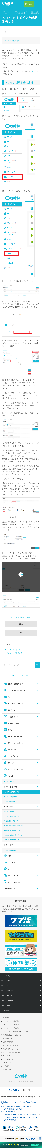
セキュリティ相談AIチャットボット (12, 1109)
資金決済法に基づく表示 (10, 1049)
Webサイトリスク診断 (22, 1106)
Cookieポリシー (8, 1063)
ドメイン (7, 13)
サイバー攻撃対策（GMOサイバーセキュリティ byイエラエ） (19, 1115)
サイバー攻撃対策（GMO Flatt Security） (13, 1117)
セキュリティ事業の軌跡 (8, 1120)
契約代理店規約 (8, 1042)
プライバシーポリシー (10, 1059)
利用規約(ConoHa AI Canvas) (12, 1035)
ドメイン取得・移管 (18, 13)
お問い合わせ (7, 1056)
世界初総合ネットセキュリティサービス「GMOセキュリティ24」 (19, 1103)
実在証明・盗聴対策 (7, 1112)
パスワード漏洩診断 (7, 1106)
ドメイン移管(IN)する (14, 653)
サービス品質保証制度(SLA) (11, 1052)
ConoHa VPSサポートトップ (21, 11)
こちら (34, 71)
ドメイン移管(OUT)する (15, 649)
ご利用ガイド (34, 11)
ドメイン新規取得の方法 (15, 40)
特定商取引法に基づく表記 (11, 1045)
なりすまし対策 (33, 1117)
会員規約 (6, 1018)
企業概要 (6, 1066)
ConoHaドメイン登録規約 (11, 1021)
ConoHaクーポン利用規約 (11, 1028)
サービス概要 (7, 1070)
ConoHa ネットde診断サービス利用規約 (15, 1032)
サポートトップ (6, 11)
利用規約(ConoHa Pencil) (11, 1038)
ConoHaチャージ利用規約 (11, 1025)
